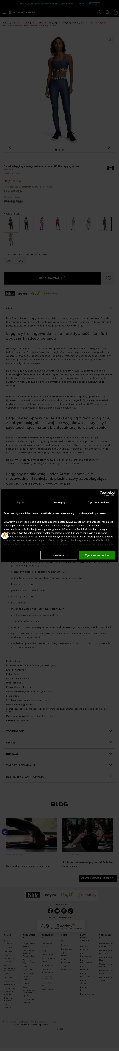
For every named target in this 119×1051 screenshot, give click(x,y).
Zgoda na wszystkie (97, 555)
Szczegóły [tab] (59, 502)
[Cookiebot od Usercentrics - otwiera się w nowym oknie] (101, 493)
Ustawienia (57, 555)
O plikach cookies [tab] (98, 502)
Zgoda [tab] (20, 502)
